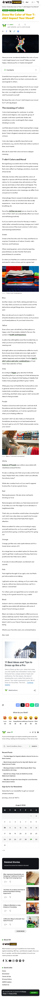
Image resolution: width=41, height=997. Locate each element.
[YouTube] (10, 961)
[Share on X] (10, 31)
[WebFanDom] (12, 2)
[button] (34, 993)
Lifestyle (20, 10)
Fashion (5, 10)
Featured (13, 10)
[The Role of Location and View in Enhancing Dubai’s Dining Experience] (32, 893)
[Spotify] (20, 961)
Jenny (11, 24)
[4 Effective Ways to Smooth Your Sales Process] (32, 922)
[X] (35, 732)
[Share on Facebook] (6, 31)
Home (4, 7)
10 (5, 828)
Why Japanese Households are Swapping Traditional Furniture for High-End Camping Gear (13, 876)
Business (30, 924)
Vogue (13, 373)
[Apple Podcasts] (23, 961)
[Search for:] (17, 746)
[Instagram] (13, 961)
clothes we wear (15, 211)
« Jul (3, 850)
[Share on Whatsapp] (32, 705)
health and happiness (17, 335)
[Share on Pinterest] (27, 705)
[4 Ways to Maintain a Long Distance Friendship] (32, 908)
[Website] (30, 732)
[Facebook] (33, 732)
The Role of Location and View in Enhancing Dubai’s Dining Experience (14, 891)
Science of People (9, 465)
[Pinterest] (38, 732)
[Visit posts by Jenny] (4, 732)
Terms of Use (13, 993)
